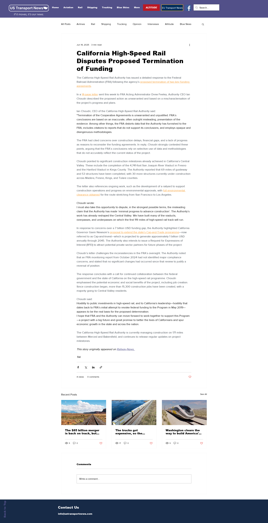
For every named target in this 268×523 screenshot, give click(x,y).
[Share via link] (100, 367)
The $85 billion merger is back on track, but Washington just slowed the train (83, 432)
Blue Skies (185, 24)
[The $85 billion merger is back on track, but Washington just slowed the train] (83, 412)
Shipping (106, 24)
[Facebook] (188, 8)
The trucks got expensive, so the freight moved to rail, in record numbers (133, 432)
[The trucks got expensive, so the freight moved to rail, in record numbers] (134, 412)
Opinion (137, 24)
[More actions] (189, 45)
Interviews (153, 24)
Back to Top (4, 509)
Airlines (81, 24)
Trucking (122, 24)
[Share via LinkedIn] (93, 367)
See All (203, 394)
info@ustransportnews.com (75, 513)
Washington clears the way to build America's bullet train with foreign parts (184, 432)
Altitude (169, 24)
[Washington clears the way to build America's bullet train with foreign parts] (184, 412)
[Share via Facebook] (78, 367)
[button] (202, 24)
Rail (93, 24)
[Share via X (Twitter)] (85, 367)
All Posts (65, 24)
